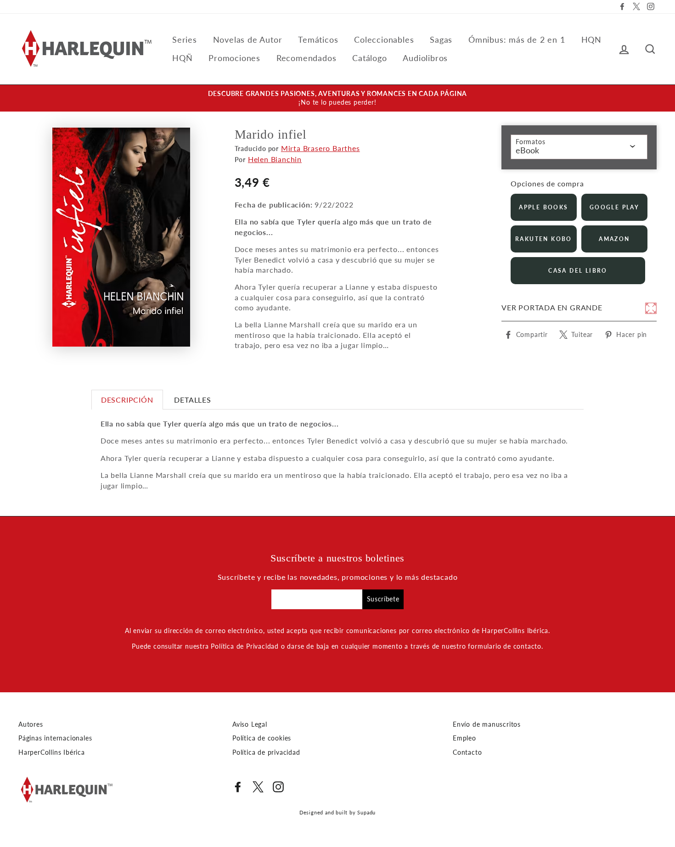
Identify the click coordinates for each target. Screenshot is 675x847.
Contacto (467, 752)
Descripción (127, 399)
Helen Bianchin (275, 159)
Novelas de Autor (247, 39)
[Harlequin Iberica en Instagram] (278, 786)
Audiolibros (425, 58)
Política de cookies (261, 738)
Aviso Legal (249, 724)
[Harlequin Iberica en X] (258, 786)
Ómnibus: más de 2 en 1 (516, 39)
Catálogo (369, 58)
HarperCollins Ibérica (51, 752)
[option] (337, 98)
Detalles (192, 399)
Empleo (464, 738)
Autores (30, 724)
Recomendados (306, 58)
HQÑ (182, 58)
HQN (591, 39)
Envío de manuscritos (487, 724)
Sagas (441, 39)
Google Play (614, 207)
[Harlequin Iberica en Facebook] (237, 786)
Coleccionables (384, 39)
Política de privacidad (266, 752)
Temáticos (318, 39)
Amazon (614, 239)
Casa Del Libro (578, 270)
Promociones (234, 58)
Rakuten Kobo (543, 239)
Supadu (366, 812)
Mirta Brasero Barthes (320, 148)
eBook (527, 150)
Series (184, 39)
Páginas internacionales (55, 738)
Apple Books (543, 207)
